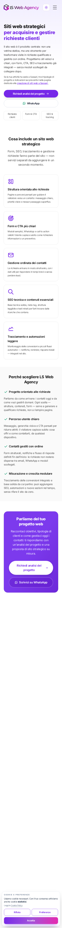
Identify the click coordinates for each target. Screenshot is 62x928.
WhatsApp (33, 103)
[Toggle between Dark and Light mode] (46, 7)
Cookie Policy (16, 905)
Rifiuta (17, 912)
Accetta (31, 920)
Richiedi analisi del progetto (29, 93)
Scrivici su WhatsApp (33, 582)
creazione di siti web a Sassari (32, 83)
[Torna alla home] (21, 7)
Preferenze (44, 912)
